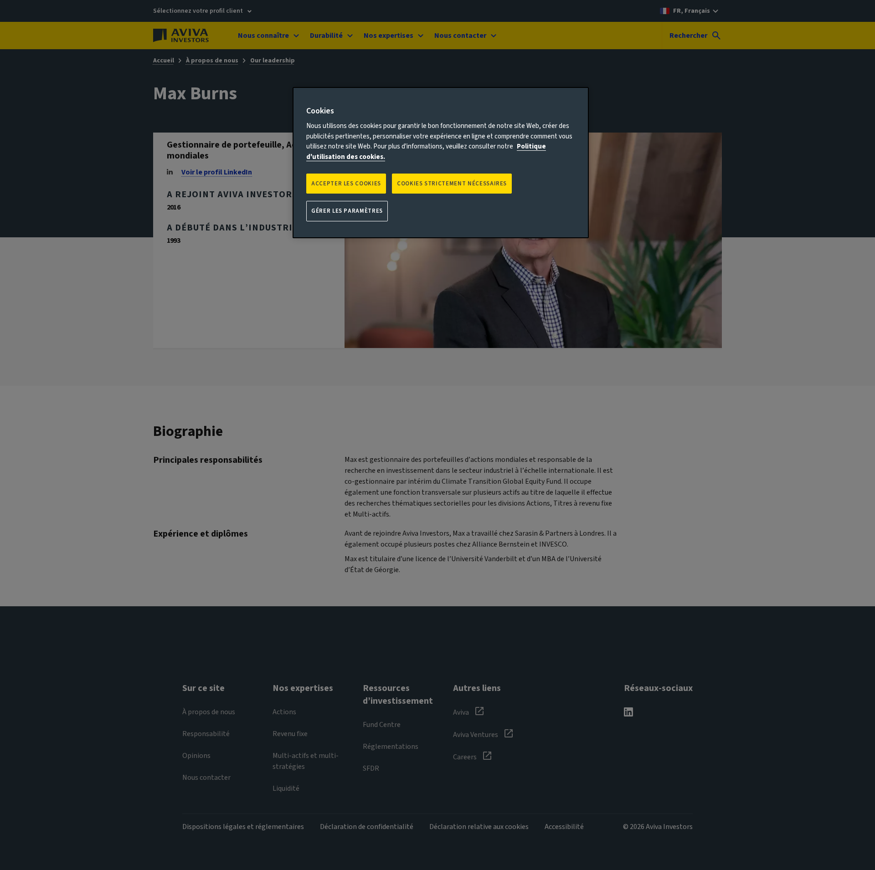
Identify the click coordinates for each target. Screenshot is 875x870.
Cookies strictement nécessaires (452, 183)
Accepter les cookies (346, 183)
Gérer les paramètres (347, 211)
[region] (441, 162)
